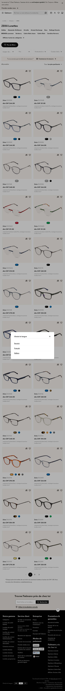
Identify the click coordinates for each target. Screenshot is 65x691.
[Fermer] (50, 336)
